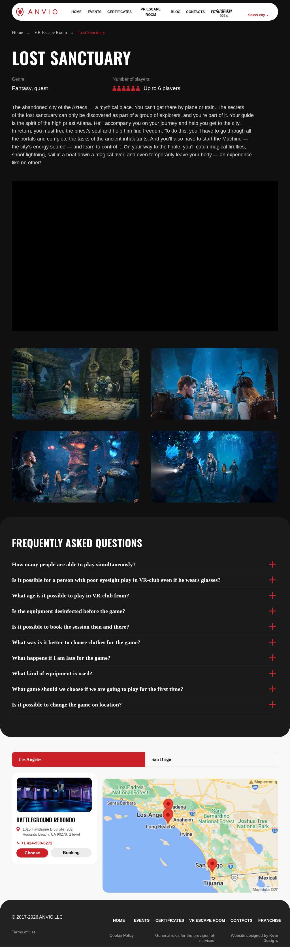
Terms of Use (24, 932)
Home (17, 32)
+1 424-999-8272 (36, 843)
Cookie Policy (122, 935)
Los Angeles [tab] (29, 759)
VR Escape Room (50, 32)
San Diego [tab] (161, 759)
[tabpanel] (145, 770)
